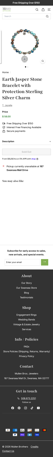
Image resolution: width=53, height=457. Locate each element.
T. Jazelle (7, 105)
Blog (26, 292)
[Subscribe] (44, 262)
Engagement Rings (26, 314)
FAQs (26, 346)
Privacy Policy (26, 356)
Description (8, 141)
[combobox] (26, 16)
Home (5, 72)
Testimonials (26, 297)
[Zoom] (42, 61)
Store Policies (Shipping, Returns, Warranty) (26, 351)
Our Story (26, 283)
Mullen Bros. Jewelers (26, 373)
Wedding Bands (26, 319)
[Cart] (43, 10)
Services (26, 329)
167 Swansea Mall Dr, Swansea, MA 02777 (26, 378)
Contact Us (8, 451)
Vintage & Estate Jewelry (26, 324)
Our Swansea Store (26, 287)
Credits (34, 446)
